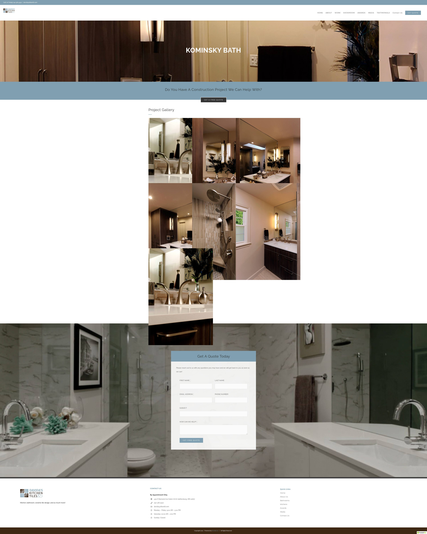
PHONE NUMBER (221, 394)
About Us (284, 497)
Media (282, 512)
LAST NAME (219, 380)
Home (282, 493)
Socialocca (215, 530)
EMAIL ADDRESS (187, 394)
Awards (283, 508)
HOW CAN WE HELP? (188, 422)
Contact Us (284, 516)
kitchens (283, 504)
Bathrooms (284, 500)
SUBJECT (183, 408)
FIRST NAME (185, 380)
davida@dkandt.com (30, 2)
